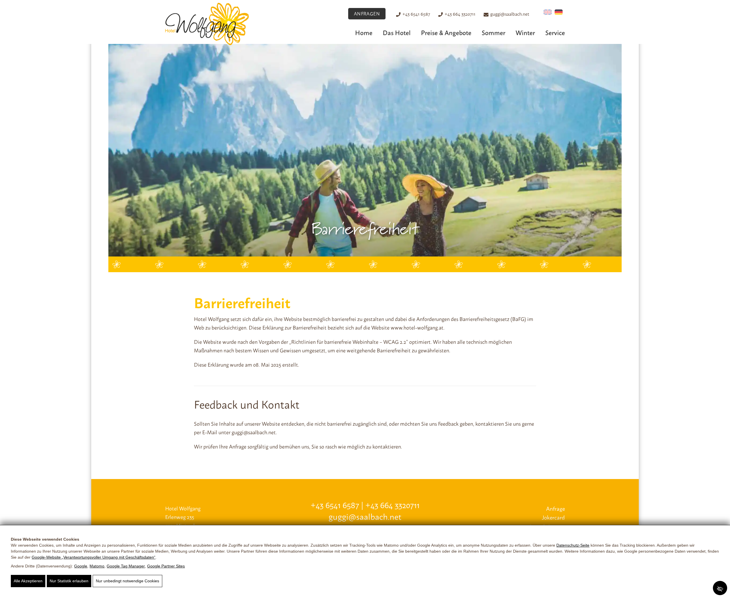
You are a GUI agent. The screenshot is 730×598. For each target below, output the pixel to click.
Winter (525, 32)
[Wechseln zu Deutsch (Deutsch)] (559, 12)
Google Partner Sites (166, 566)
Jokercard (553, 517)
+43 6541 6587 (416, 13)
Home (363, 32)
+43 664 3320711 (460, 13)
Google (80, 566)
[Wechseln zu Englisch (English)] (548, 12)
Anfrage (555, 508)
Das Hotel (397, 32)
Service (555, 32)
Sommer (493, 32)
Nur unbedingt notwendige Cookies (127, 581)
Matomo (97, 566)
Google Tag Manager (126, 566)
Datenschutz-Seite (572, 545)
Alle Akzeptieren (28, 581)
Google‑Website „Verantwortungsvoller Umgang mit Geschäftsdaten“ (93, 557)
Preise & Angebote (446, 32)
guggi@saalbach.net (509, 13)
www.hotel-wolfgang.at (417, 327)
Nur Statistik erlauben (69, 581)
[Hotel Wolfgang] (207, 23)
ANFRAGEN (367, 13)
